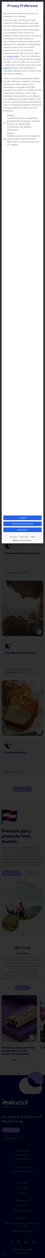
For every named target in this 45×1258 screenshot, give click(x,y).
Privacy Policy (24, 537)
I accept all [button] (22, 518)
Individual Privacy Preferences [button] (22, 524)
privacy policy (13, 56)
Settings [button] (7, 68)
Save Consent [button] (22, 530)
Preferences (13, 537)
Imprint (33, 537)
